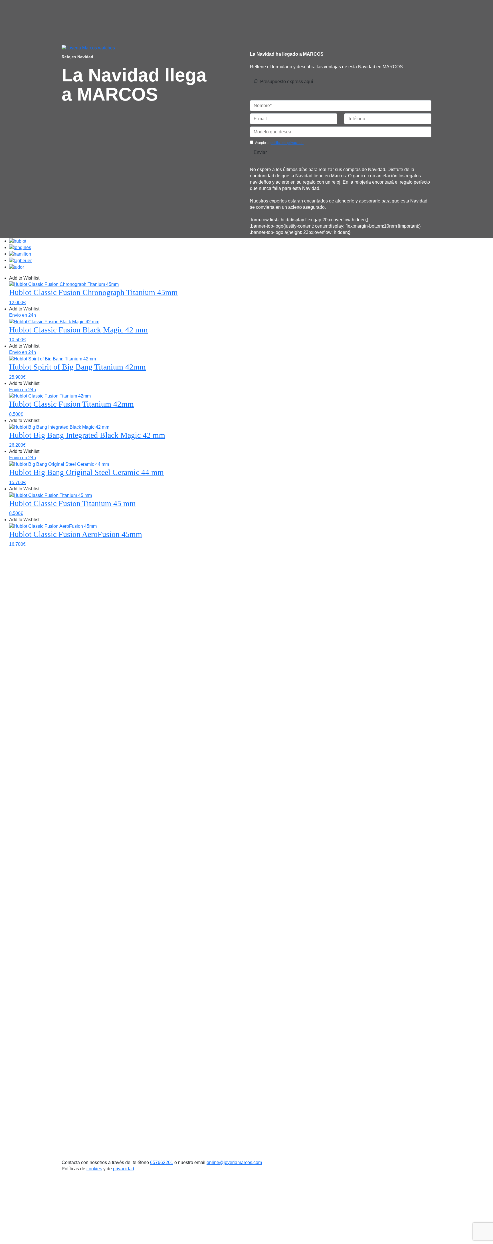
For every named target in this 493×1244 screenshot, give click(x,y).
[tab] (17, 240)
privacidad (123, 1168)
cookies (94, 1168)
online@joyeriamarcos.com (234, 1162)
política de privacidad (287, 143)
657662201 (161, 1162)
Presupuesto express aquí (286, 81)
